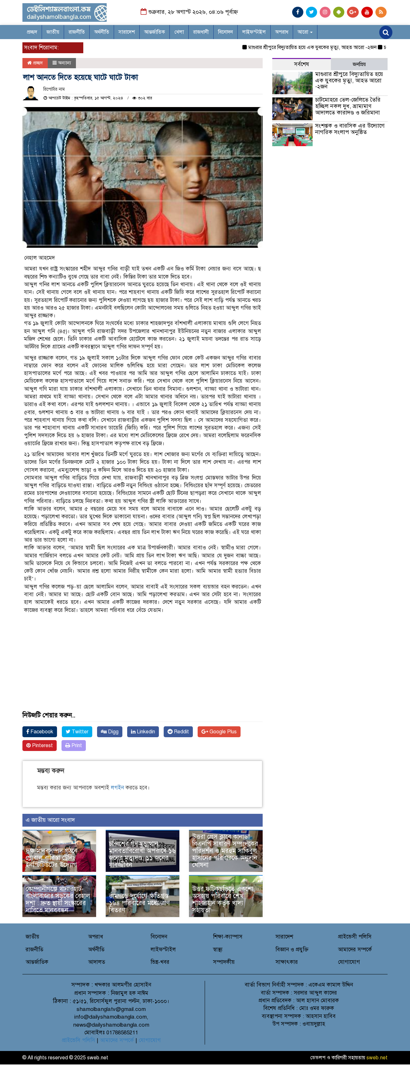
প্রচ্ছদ (32, 32)
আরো (303, 32)
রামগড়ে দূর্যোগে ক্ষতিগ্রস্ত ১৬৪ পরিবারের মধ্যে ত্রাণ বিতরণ (139, 903)
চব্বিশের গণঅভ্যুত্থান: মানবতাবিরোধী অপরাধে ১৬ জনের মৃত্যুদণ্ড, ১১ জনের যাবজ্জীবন (142, 854)
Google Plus (222, 732)
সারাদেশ (127, 32)
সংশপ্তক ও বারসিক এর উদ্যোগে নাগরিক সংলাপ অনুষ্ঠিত (350, 129)
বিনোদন (225, 32)
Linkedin (145, 732)
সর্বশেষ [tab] (301, 64)
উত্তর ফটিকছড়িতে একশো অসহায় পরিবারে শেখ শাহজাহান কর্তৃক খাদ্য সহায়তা (222, 899)
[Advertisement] (142, 667)
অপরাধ (281, 32)
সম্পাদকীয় (224, 962)
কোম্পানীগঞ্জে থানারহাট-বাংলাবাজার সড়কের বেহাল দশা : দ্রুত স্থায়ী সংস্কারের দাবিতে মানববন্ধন (58, 899)
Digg (113, 732)
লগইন (117, 787)
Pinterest (42, 745)
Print (76, 745)
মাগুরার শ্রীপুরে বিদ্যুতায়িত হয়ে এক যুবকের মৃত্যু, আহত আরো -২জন (297, 47)
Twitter (79, 732)
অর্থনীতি (101, 32)
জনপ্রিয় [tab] (359, 64)
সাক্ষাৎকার (286, 962)
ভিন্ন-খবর (160, 962)
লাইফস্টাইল (254, 32)
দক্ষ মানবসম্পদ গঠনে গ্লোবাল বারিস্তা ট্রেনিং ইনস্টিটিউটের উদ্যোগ (52, 858)
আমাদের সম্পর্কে (355, 949)
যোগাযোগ (349, 962)
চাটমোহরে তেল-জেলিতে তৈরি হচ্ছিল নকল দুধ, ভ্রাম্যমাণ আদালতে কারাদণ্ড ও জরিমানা (348, 106)
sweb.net (377, 1058)
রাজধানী (201, 32)
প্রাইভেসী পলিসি (355, 936)
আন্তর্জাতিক (154, 32)
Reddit (181, 732)
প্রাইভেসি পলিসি (78, 1040)
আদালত (96, 962)
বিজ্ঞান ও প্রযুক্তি (291, 949)
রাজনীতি (77, 32)
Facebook (41, 732)
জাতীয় (52, 32)
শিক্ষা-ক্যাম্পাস (227, 936)
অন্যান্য (64, 63)
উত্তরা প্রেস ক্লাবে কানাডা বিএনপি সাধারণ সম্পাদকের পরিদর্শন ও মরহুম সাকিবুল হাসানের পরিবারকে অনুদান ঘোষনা (225, 851)
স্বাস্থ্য (218, 949)
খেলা (179, 32)
